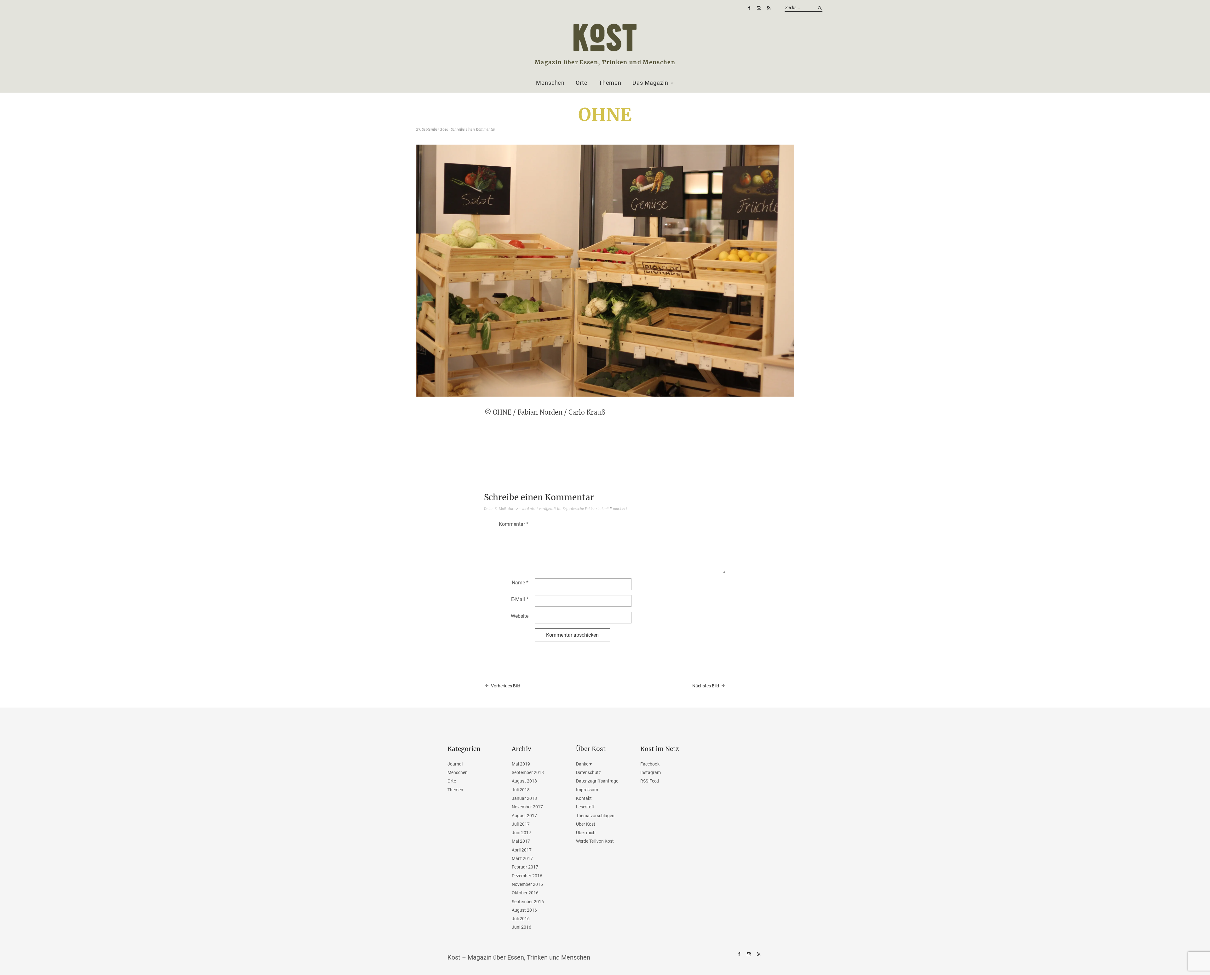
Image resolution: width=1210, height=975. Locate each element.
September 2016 (528, 901)
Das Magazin (650, 83)
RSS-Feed (768, 8)
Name (520, 583)
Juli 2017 (521, 824)
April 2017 (522, 849)
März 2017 (522, 858)
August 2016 (524, 910)
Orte (582, 83)
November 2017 (527, 806)
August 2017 (524, 815)
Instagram (758, 8)
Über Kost (585, 824)
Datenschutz (588, 772)
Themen (610, 83)
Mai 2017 (521, 841)
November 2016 (527, 884)
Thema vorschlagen (595, 815)
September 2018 (528, 772)
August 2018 (524, 780)
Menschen (550, 83)
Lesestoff (585, 806)
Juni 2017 (521, 832)
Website (519, 616)
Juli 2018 (521, 789)
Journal (455, 763)
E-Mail (519, 599)
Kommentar (513, 524)
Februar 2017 (525, 866)
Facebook (749, 8)
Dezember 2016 (527, 875)
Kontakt (584, 798)
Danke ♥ (584, 763)
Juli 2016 (521, 918)
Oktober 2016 (525, 892)
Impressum (587, 789)
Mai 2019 (521, 763)
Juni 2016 (521, 927)
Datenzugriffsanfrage (597, 780)
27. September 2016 (432, 129)
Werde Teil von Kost (595, 841)
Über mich (586, 832)
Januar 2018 (524, 798)
